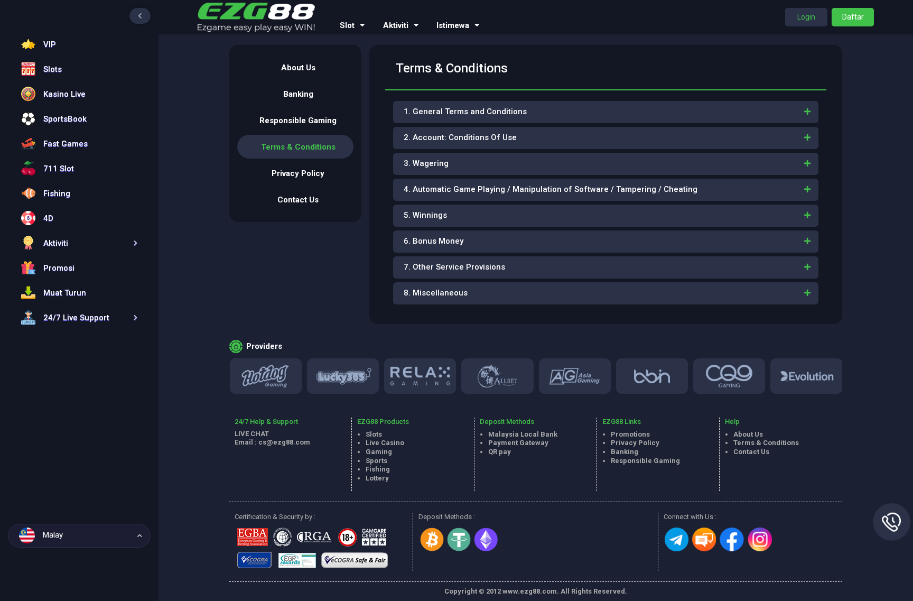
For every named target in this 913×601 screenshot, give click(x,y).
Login (806, 17)
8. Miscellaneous (436, 293)
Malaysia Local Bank (522, 434)
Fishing (378, 469)
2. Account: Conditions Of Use (460, 137)
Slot (347, 25)
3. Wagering (426, 163)
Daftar (853, 17)
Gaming (379, 452)
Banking (298, 94)
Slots (374, 434)
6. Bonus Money (433, 241)
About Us (298, 67)
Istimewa (452, 25)
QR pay (499, 452)
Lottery (377, 478)
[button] (76, 242)
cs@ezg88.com (284, 442)
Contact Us (298, 200)
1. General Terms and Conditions (465, 111)
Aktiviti (395, 25)
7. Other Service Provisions (454, 267)
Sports (376, 461)
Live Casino (385, 443)
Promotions (630, 434)
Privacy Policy (298, 173)
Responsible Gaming (298, 120)
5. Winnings (425, 215)
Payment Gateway (518, 443)
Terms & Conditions (298, 147)
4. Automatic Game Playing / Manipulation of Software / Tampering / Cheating (550, 189)
